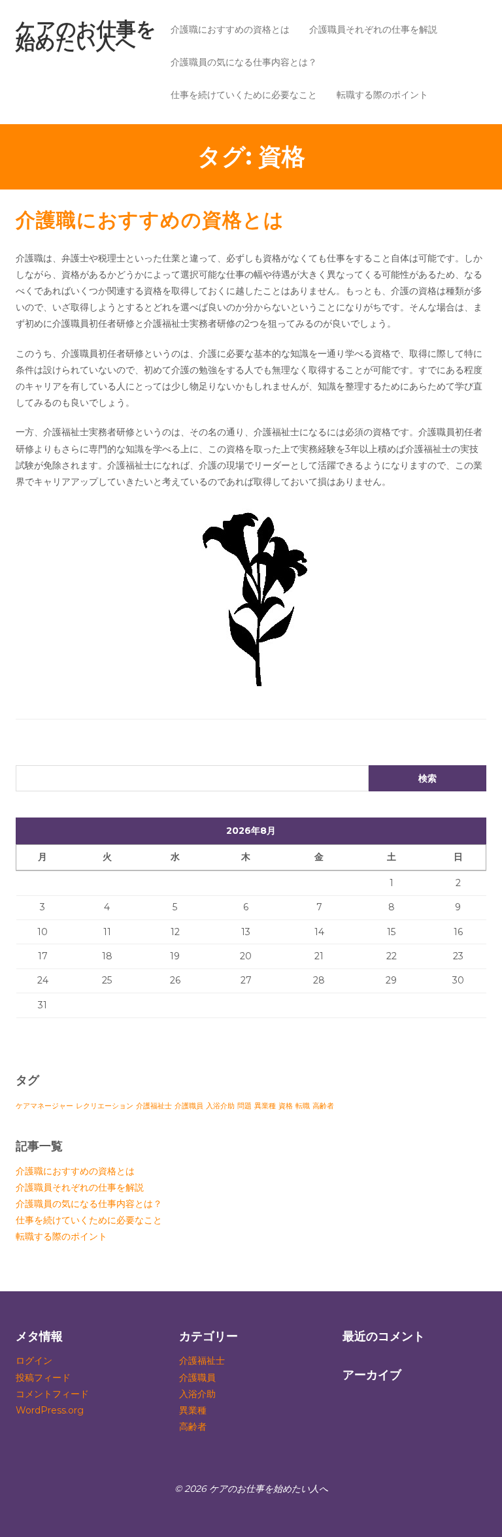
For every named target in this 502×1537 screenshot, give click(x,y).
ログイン (34, 1360)
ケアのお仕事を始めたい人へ (86, 35)
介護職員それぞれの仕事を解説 (373, 29)
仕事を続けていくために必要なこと (244, 95)
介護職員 (189, 1106)
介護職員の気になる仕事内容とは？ (244, 62)
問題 (244, 1106)
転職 (302, 1106)
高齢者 (323, 1106)
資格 (285, 1106)
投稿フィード (43, 1377)
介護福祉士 (154, 1106)
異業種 (265, 1106)
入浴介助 (220, 1106)
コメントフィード (52, 1394)
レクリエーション (104, 1106)
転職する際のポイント (382, 95)
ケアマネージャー (44, 1106)
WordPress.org (50, 1410)
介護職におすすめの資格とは (230, 29)
